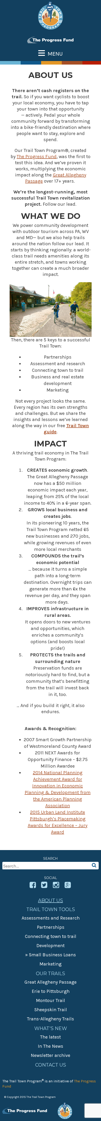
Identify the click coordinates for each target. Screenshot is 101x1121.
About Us (50, 900)
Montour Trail (50, 1000)
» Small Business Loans (50, 954)
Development (50, 945)
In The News (50, 1046)
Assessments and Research (51, 918)
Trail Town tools (50, 909)
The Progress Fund (37, 156)
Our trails (50, 973)
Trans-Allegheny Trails (50, 1019)
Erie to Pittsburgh (51, 991)
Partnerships (50, 927)
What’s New (50, 1028)
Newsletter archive (50, 1055)
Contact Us (50, 1065)
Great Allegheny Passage (50, 982)
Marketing (50, 964)
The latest (50, 1037)
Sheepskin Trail (50, 1009)
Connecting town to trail (50, 936)
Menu (55, 53)
